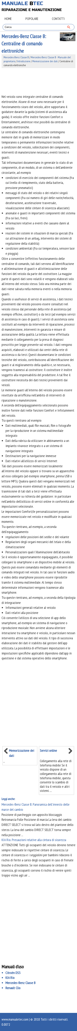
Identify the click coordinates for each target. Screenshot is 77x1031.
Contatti (58, 19)
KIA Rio (10, 977)
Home (8, 19)
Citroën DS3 (13, 972)
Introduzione (23, 61)
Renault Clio (13, 988)
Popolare (31, 19)
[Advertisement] (38, 81)
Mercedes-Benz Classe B (16, 57)
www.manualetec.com (15, 1019)
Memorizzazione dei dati (45, 61)
